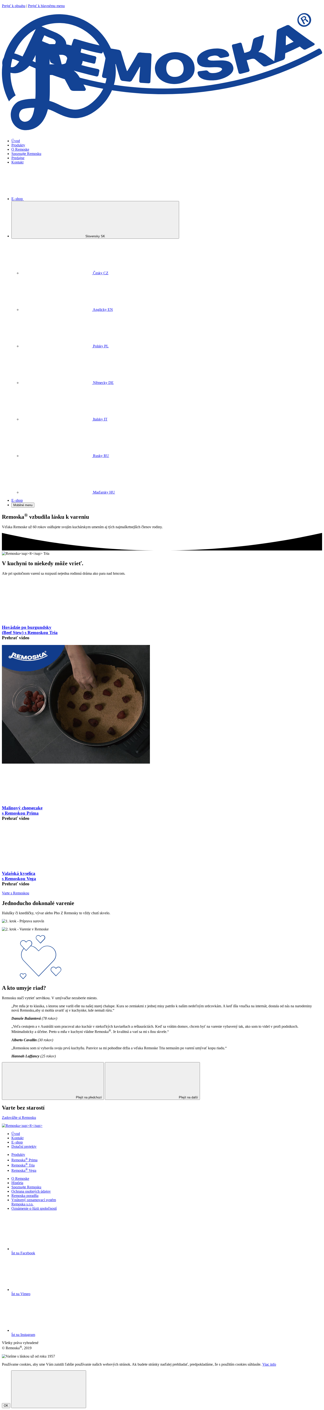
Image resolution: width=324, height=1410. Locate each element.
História (17, 1183)
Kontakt (17, 162)
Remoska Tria (23, 1165)
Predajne (17, 158)
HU (104, 492)
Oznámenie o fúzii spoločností (34, 1208)
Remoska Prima (24, 1160)
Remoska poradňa (24, 1196)
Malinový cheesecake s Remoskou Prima (22, 810)
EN (103, 310)
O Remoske (20, 149)
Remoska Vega (23, 1170)
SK (95, 236)
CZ (100, 273)
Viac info (269, 1364)
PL (101, 346)
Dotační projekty (24, 1146)
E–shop (17, 199)
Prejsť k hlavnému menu (46, 6)
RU (101, 456)
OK (6, 1405)
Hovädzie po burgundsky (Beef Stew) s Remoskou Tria (30, 630)
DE (103, 383)
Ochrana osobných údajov (31, 1191)
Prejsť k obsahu (13, 6)
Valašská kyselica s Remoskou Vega (19, 876)
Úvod (15, 141)
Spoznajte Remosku (26, 154)
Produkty (18, 145)
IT (100, 419)
